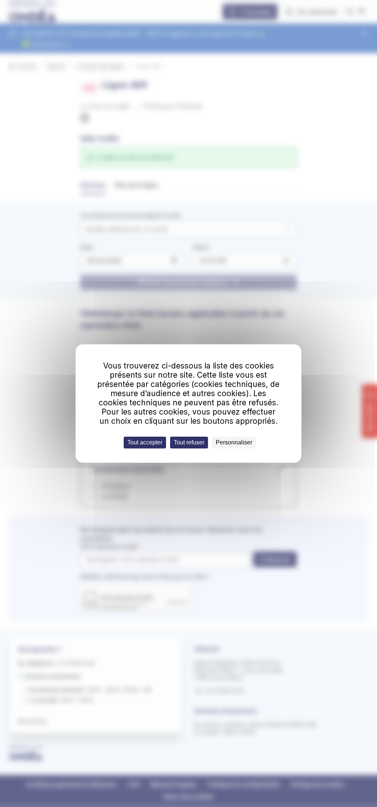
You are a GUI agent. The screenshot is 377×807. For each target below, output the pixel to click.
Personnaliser (234, 442)
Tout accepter (144, 442)
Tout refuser (189, 442)
